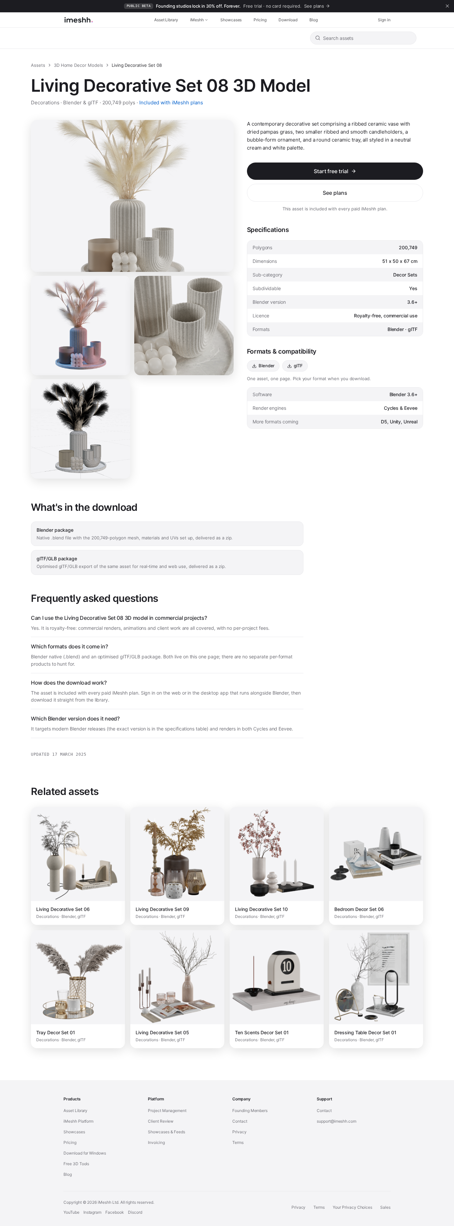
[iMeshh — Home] (78, 20)
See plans (335, 192)
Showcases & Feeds (166, 1131)
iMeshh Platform (78, 1121)
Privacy (239, 1131)
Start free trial (331, 171)
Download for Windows (84, 1153)
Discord (135, 1212)
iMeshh (197, 19)
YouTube (71, 1212)
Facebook (114, 1212)
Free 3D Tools (76, 1163)
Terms (238, 1142)
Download (288, 19)
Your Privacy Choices (352, 1207)
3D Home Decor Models (78, 65)
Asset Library (166, 19)
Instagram (92, 1212)
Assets (38, 65)
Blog (313, 19)
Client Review (160, 1121)
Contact (239, 1121)
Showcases (231, 19)
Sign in (384, 19)
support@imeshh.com (336, 1121)
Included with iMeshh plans (171, 102)
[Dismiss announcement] (447, 6)
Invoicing (156, 1142)
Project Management (167, 1110)
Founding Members (250, 1110)
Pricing (260, 19)
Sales (385, 1207)
